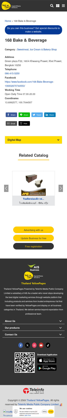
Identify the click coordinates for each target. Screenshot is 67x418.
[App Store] (51, 360)
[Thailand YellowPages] (27, 345)
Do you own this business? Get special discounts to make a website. (33, 29)
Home (8, 20)
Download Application (47, 354)
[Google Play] (51, 368)
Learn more (27, 415)
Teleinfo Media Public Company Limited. (38, 404)
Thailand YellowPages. (38, 400)
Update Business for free (33, 238)
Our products (12, 327)
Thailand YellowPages (33, 283)
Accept (51, 411)
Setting (44, 411)
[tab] (33, 140)
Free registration (33, 246)
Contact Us (11, 334)
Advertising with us (33, 230)
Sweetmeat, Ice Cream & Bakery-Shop (37, 49)
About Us (10, 321)
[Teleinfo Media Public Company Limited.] (33, 391)
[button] (11, 114)
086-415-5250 (12, 73)
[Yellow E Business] (20, 345)
